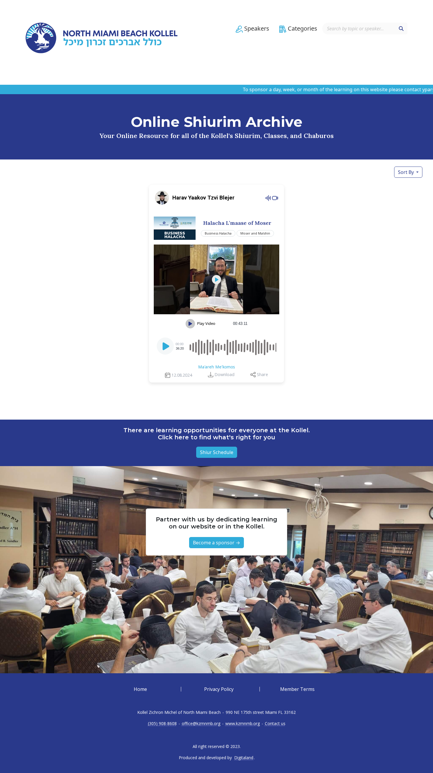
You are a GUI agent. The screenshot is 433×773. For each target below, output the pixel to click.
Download (224, 374)
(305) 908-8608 (162, 724)
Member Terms (297, 689)
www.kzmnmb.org (242, 724)
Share (262, 374)
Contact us (275, 724)
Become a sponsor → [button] (216, 542)
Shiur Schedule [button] (216, 452)
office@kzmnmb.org (201, 724)
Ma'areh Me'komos (216, 367)
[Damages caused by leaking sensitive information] (216, 279)
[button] (252, 28)
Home (140, 689)
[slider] (232, 346)
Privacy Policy (219, 689)
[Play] (165, 347)
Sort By (406, 172)
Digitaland (243, 758)
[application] (216, 346)
